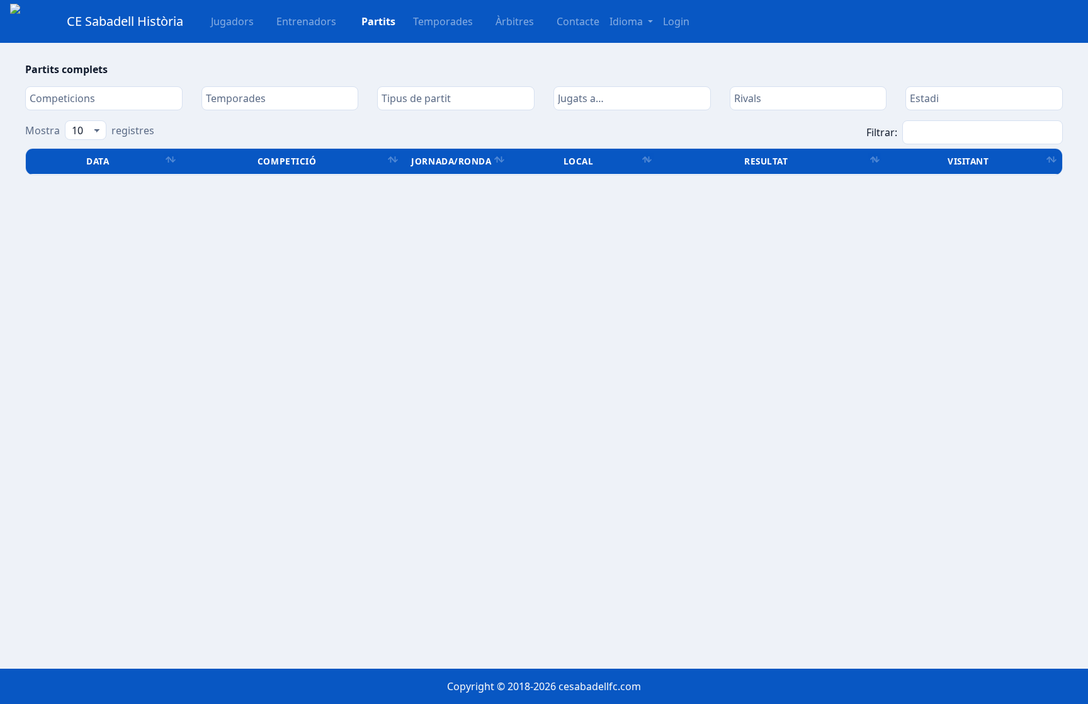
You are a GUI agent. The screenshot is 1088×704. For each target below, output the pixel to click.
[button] (370, 21)
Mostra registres (89, 130)
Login (676, 21)
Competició (287, 161)
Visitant (968, 161)
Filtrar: (881, 132)
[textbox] (104, 98)
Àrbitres (515, 21)
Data (97, 161)
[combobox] (104, 98)
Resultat (766, 161)
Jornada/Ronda (451, 161)
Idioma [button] (627, 21)
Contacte (578, 21)
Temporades (443, 21)
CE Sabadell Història (125, 21)
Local (579, 161)
